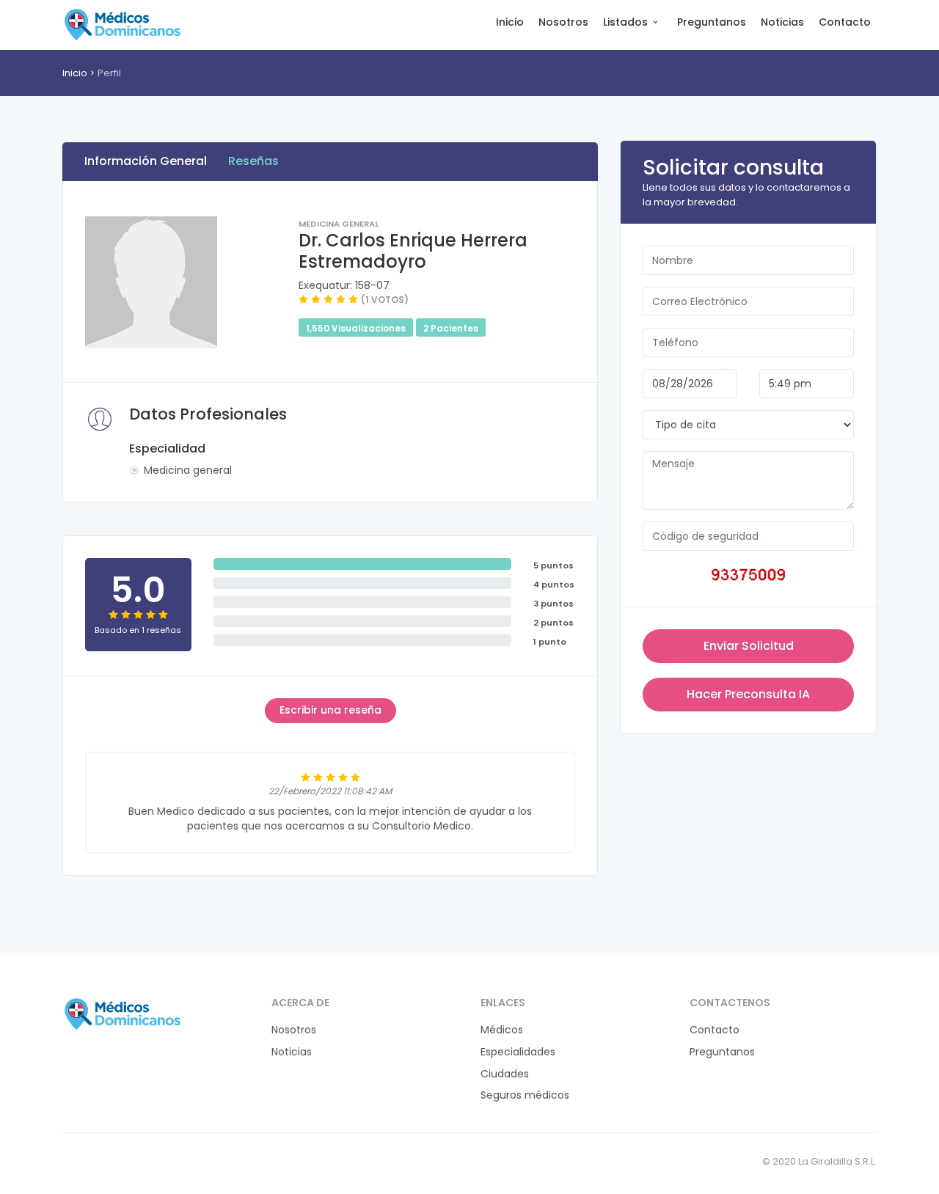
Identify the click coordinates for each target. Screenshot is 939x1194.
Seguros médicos (525, 1095)
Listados (625, 22)
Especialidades (518, 1052)
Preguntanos (711, 22)
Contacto (845, 22)
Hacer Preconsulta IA (748, 694)
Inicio (510, 22)
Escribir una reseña (330, 710)
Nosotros (563, 22)
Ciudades (505, 1074)
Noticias (782, 22)
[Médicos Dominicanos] (122, 24)
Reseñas (253, 161)
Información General (145, 161)
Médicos (502, 1030)
